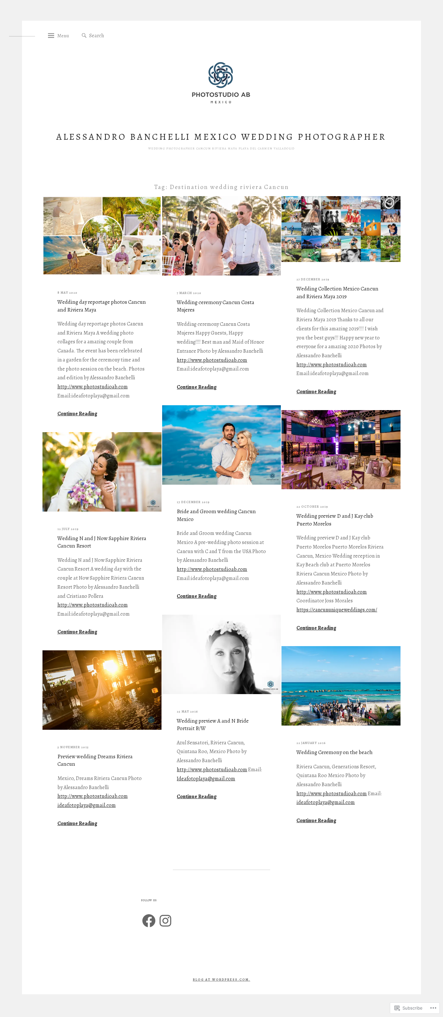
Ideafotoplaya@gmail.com (206, 778)
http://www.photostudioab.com (92, 386)
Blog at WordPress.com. (221, 979)
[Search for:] (120, 35)
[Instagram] (165, 920)
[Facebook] (149, 920)
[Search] (84, 36)
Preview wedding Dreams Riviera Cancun (95, 760)
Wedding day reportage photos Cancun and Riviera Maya (101, 305)
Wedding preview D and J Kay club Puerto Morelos (334, 519)
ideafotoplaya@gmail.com (325, 802)
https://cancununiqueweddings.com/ (336, 609)
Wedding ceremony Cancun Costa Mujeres (215, 306)
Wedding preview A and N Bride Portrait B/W (213, 724)
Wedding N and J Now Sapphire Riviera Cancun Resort (101, 542)
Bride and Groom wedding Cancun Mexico (216, 515)
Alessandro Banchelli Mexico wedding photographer (221, 137)
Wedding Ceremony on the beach (334, 752)
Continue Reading (77, 413)
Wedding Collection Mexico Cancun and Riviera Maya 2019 (337, 292)
